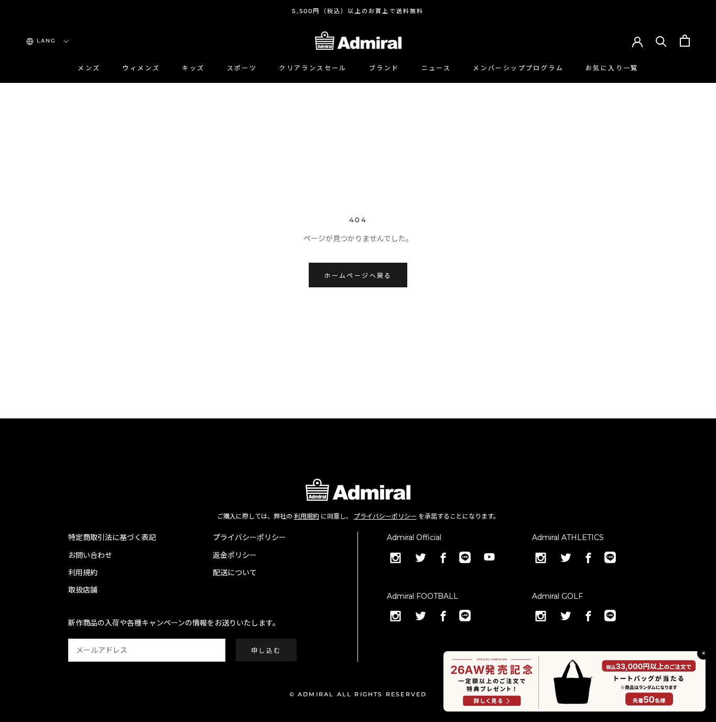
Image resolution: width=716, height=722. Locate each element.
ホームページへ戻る (358, 275)
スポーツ (242, 68)
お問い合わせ (90, 555)
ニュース (436, 68)
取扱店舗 (82, 590)
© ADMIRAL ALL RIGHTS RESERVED (358, 694)
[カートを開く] (685, 41)
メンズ (89, 68)
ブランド (384, 68)
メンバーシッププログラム (518, 68)
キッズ (193, 68)
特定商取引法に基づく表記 (112, 537)
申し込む (266, 650)
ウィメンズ (141, 68)
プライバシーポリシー (385, 516)
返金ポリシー (235, 555)
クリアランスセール (313, 68)
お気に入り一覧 (611, 68)
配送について (235, 572)
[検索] (661, 40)
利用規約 (306, 516)
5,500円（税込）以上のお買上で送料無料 (358, 11)
